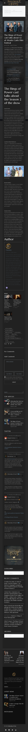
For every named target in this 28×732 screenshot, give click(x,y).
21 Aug (17, 497)
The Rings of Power (9, 342)
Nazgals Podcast (11, 438)
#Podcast (16, 517)
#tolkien (6, 448)
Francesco (8, 250)
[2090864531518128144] (5, 540)
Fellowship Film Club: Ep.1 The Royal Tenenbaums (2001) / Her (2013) (16, 403)
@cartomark (12, 459)
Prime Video (14, 334)
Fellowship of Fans (7, 10)
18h (14, 456)
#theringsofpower (9, 447)
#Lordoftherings (9, 330)
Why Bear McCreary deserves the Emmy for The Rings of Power (20, 659)
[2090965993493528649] (5, 470)
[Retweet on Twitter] (7, 435)
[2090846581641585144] (5, 519)
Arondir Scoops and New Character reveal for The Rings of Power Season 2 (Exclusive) (13, 624)
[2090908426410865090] (5, 491)
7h (16, 438)
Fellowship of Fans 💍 (12, 474)
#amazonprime (8, 328)
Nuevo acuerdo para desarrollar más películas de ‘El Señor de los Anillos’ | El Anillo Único (13, 607)
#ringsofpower (8, 332)
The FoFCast (10, 456)
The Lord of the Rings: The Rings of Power (13, 338)
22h (20, 474)
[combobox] (14, 573)
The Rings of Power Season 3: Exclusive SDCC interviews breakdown (16, 423)
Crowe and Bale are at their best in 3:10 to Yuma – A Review (16, 413)
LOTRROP (7, 334)
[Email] (7, 288)
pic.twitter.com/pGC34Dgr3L (13, 75)
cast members (18, 54)
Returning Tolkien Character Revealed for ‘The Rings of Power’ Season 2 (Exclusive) (8, 303)
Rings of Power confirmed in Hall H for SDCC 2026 (8, 318)
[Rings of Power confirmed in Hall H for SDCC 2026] (8, 314)
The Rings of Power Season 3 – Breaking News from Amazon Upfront (17, 302)
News (14, 10)
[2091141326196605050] (5, 450)
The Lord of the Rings (10, 336)
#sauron (19, 447)
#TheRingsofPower (9, 517)
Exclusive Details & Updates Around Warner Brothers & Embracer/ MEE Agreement (13, 610)
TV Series (15, 45)
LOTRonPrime (18, 332)
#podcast (15, 447)
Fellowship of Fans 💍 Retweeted (15, 435)
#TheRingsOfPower (11, 69)
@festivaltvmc (16, 74)
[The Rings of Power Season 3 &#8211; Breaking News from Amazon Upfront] (17, 297)
